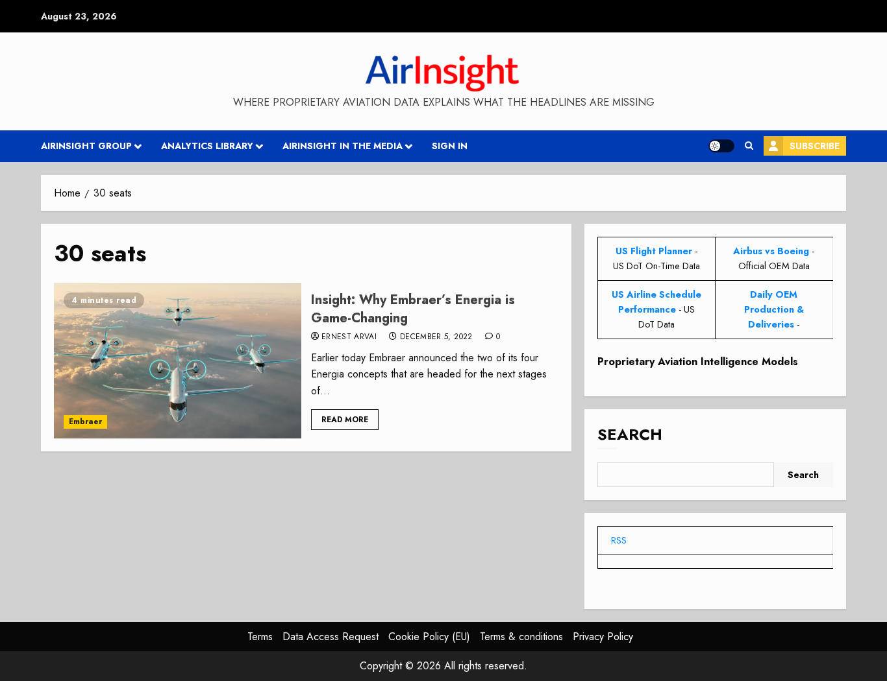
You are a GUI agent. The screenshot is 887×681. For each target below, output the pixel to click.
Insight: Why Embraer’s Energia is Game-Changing (413, 309)
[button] (749, 146)
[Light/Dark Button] (721, 145)
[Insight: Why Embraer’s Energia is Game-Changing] (177, 360)
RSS (619, 540)
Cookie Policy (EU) (429, 636)
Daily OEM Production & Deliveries (774, 309)
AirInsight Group (86, 145)
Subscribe (815, 145)
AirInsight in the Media (342, 145)
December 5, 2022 (436, 337)
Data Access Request (330, 636)
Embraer (85, 421)
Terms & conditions (521, 636)
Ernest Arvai (349, 337)
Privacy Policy (603, 636)
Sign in (450, 145)
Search (629, 434)
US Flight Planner (654, 251)
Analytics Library (207, 145)
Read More (344, 419)
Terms (260, 636)
